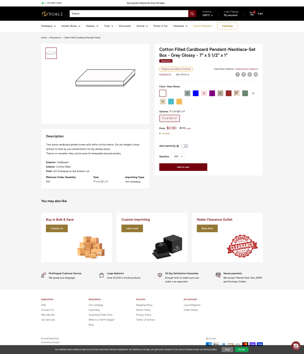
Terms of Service (145, 319)
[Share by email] (255, 74)
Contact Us (47, 310)
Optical (140, 26)
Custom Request (202, 26)
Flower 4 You (160, 26)
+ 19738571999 (53, 3)
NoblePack (165, 74)
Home (44, 37)
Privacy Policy (143, 314)
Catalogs (227, 26)
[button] (296, 346)
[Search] (192, 13)
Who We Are (48, 314)
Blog (91, 324)
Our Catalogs (96, 305)
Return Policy (143, 310)
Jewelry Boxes (69, 26)
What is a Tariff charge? (102, 319)
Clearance (178, 26)
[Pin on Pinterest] (243, 74)
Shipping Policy (144, 305)
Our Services (48, 319)
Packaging (46, 26)
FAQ (43, 305)
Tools (107, 26)
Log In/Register (192, 305)
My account (231, 15)
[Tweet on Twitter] (249, 74)
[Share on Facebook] (237, 74)
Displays (90, 26)
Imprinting (94, 310)
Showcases (125, 26)
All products (55, 37)
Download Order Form (101, 314)
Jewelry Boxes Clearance (246, 69)
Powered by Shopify (50, 342)
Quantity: (164, 156)
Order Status (191, 310)
